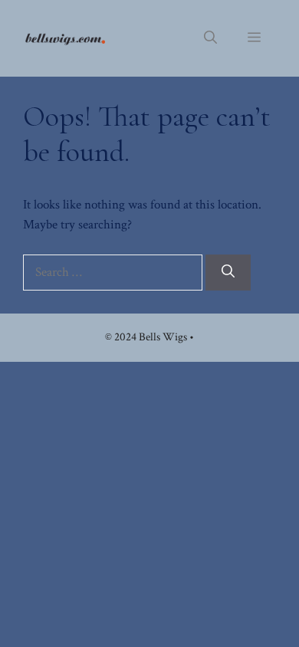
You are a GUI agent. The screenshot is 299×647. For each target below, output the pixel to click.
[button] (210, 38)
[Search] (228, 273)
